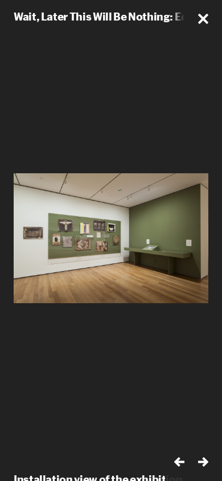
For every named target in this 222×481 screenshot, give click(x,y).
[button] (203, 18)
